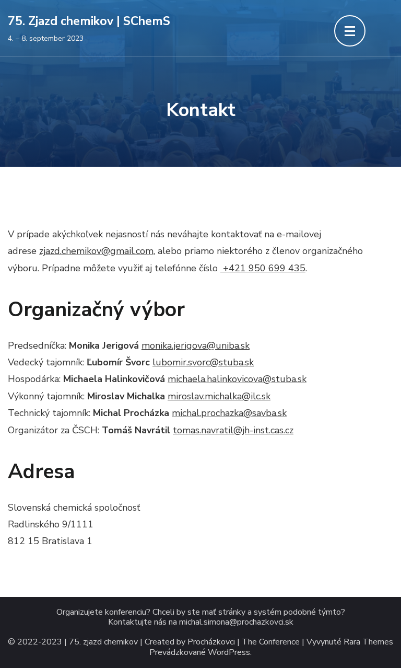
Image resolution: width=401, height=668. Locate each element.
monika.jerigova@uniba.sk (195, 345)
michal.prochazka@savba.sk (229, 413)
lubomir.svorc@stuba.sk (203, 362)
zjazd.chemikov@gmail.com (96, 251)
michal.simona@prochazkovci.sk (236, 622)
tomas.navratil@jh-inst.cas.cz (233, 430)
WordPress (229, 653)
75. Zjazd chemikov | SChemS (89, 21)
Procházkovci (211, 642)
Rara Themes (368, 642)
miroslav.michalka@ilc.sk (219, 396)
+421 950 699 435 (262, 268)
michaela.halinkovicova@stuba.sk (237, 379)
